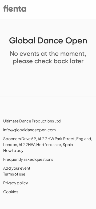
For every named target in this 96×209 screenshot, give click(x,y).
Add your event (16, 168)
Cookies (10, 191)
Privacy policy (15, 182)
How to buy (13, 150)
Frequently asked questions (28, 159)
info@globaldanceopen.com (29, 129)
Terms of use (14, 173)
